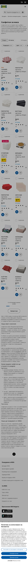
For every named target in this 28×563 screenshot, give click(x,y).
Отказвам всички (14, 553)
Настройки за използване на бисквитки (13, 549)
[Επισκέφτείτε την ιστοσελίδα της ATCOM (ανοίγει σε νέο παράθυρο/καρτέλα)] (14, 560)
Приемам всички (14, 557)
